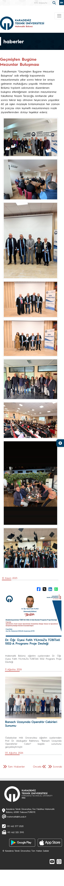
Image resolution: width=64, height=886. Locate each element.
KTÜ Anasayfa (40, 2)
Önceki (37, 766)
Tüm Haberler (16, 766)
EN (61, 2)
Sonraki (57, 766)
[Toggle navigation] (59, 15)
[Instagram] (59, 861)
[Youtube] (52, 861)
